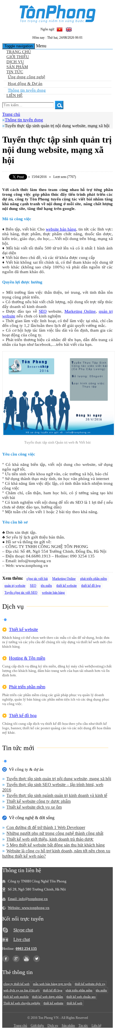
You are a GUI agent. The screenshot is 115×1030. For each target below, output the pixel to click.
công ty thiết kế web (16, 983)
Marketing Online (80, 311)
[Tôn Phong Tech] (57, 21)
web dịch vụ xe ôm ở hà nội (21, 990)
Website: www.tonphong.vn (28, 908)
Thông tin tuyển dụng (27, 90)
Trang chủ (18, 52)
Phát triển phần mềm (27, 686)
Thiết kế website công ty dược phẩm (38, 801)
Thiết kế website (23, 629)
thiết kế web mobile (16, 996)
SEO (43, 311)
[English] (69, 29)
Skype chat (23, 930)
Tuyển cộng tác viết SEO (20, 592)
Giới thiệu (17, 57)
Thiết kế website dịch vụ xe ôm (34, 807)
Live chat (21, 939)
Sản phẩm (17, 67)
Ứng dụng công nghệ (26, 77)
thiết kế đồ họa (90, 586)
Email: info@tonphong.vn (28, 899)
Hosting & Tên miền (27, 658)
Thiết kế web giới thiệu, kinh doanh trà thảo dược (50, 839)
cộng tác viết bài (37, 579)
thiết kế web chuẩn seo (81, 996)
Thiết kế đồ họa (23, 715)
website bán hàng (61, 229)
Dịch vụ (15, 62)
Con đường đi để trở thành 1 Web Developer (45, 827)
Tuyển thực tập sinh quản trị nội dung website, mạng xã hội (58, 778)
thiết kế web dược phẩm (47, 996)
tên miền (46, 586)
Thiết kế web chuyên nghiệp (21, 1003)
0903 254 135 (26, 948)
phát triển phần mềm (93, 579)
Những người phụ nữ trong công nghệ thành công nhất (54, 833)
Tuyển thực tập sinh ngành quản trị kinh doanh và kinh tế (56, 795)
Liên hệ (14, 95)
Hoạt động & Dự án (25, 83)
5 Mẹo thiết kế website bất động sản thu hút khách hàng (55, 845)
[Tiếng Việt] (60, 29)
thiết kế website (66, 586)
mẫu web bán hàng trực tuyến (52, 983)
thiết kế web (74, 1003)
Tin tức (14, 72)
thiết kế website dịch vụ (90, 983)
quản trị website (14, 586)
